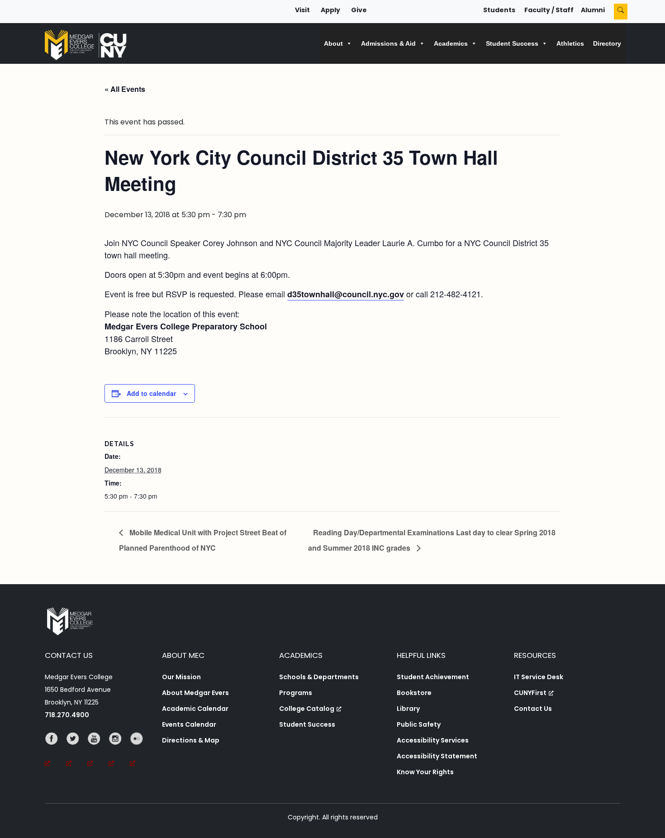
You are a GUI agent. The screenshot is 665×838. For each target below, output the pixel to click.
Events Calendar (189, 724)
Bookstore (414, 692)
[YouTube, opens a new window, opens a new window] (98, 751)
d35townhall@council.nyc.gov (345, 294)
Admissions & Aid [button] (388, 43)
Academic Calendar (195, 708)
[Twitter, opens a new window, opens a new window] (76, 751)
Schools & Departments (319, 676)
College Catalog (306, 708)
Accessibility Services (433, 740)
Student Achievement (433, 676)
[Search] (620, 11)
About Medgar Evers (195, 692)
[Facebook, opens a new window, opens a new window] (55, 751)
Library (408, 708)
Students (499, 9)
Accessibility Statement (437, 756)
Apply (330, 9)
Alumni (593, 9)
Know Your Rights (425, 771)
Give (359, 9)
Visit (302, 9)
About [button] (333, 43)
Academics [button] (451, 43)
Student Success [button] (512, 43)
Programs (295, 692)
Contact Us (533, 708)
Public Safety (419, 724)
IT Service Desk (538, 676)
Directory (607, 43)
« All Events (124, 89)
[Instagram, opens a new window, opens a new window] (119, 751)
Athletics (570, 43)
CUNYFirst (530, 692)
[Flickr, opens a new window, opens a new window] (140, 751)
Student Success (307, 724)
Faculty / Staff (549, 9)
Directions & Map (190, 740)
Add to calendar (151, 393)
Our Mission (181, 676)
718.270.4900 (67, 714)
